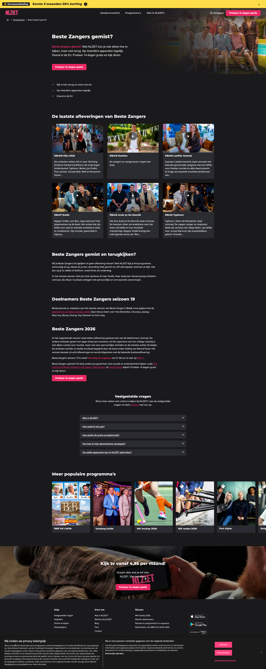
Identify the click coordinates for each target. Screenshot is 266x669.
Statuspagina (60, 627)
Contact (98, 631)
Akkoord (223, 644)
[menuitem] (217, 13)
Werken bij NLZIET (103, 619)
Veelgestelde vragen (63, 615)
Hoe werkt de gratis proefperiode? (100, 435)
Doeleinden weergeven (225, 660)
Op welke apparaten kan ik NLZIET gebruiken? (107, 452)
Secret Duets (115, 367)
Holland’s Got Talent (80, 367)
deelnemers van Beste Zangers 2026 (71, 311)
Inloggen (218, 13)
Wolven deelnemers (144, 619)
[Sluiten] (262, 652)
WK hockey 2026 (142, 615)
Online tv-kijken (61, 623)
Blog (97, 623)
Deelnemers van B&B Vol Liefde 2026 (152, 627)
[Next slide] (222, 507)
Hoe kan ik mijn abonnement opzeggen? (103, 443)
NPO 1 (140, 357)
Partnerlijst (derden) (114, 653)
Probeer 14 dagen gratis (243, 13)
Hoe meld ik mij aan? (93, 426)
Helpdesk (58, 619)
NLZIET (12, 12)
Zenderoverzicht (110, 13)
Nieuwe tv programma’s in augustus (152, 623)
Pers (97, 627)
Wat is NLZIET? (156, 13)
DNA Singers (99, 367)
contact (135, 404)
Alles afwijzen (223, 652)
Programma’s (133, 13)
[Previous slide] (43, 507)
